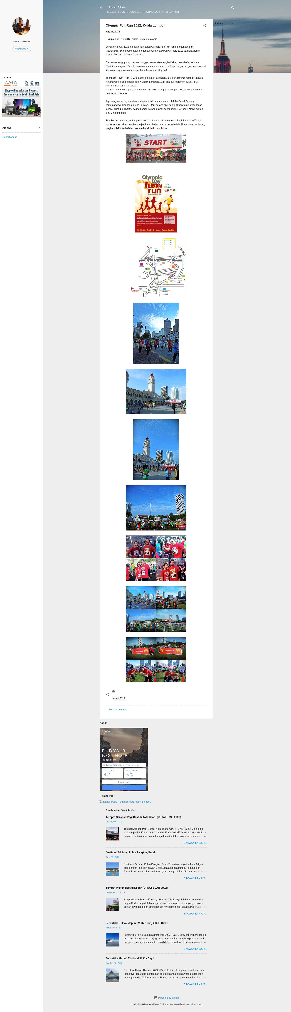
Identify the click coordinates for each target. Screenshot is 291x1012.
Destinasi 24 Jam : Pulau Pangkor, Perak (131, 852)
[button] (205, 26)
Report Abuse (9, 137)
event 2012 (119, 698)
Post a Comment (118, 709)
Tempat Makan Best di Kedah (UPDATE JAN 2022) (137, 887)
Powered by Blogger (169, 998)
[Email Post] (113, 692)
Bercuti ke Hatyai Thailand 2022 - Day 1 (130, 958)
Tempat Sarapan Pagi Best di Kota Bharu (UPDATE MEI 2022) (143, 817)
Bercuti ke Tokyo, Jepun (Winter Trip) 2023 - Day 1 (137, 923)
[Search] (232, 8)
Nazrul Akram (116, 7)
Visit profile (21, 49)
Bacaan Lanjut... (195, 843)
